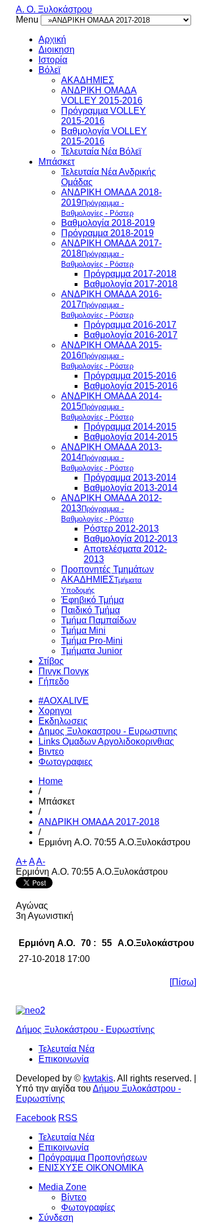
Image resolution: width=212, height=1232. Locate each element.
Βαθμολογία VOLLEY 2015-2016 (104, 136)
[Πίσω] (183, 982)
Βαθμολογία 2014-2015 (131, 437)
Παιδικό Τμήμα (90, 610)
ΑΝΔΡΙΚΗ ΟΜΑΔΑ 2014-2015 (111, 406)
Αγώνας (32, 905)
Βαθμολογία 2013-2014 (131, 488)
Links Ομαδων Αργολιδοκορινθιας (106, 741)
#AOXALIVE (63, 700)
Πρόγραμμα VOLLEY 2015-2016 (103, 116)
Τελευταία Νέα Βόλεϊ (101, 151)
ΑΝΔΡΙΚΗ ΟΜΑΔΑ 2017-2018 (111, 253)
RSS (67, 1118)
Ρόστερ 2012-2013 (121, 528)
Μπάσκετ (56, 161)
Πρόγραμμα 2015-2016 (130, 375)
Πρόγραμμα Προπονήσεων (92, 1157)
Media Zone (62, 1187)
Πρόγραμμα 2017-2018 (130, 274)
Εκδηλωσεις (63, 721)
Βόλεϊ (49, 70)
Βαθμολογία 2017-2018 (131, 284)
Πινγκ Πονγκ (63, 671)
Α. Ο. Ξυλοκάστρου (54, 9)
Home (50, 781)
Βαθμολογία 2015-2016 (131, 386)
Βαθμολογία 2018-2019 (108, 223)
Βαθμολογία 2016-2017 (131, 335)
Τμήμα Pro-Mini (92, 640)
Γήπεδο (53, 681)
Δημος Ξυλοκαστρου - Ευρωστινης (108, 731)
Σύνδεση (55, 1217)
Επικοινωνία (63, 1059)
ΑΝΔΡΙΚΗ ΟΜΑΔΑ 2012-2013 (111, 508)
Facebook (36, 1118)
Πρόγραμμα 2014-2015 (130, 426)
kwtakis (98, 1078)
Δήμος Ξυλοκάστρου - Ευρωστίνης (85, 1029)
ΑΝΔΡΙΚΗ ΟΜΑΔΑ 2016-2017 (111, 304)
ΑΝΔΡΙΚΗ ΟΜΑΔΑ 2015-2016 (111, 355)
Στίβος (51, 661)
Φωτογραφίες (88, 1207)
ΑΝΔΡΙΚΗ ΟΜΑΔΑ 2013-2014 (111, 457)
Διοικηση (56, 49)
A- (40, 861)
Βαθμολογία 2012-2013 (131, 539)
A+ (21, 861)
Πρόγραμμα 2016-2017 (130, 325)
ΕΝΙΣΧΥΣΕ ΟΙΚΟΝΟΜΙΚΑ (91, 1168)
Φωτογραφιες (65, 762)
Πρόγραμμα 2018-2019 (107, 233)
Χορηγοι (55, 711)
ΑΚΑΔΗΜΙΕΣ (87, 80)
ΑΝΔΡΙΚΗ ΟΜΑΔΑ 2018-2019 (111, 202)
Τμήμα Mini (83, 630)
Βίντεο (73, 1197)
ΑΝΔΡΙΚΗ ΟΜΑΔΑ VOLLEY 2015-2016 (101, 95)
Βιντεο (51, 751)
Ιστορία (52, 60)
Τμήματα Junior (91, 651)
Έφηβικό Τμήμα (92, 600)
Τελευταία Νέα (66, 1049)
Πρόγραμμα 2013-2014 (130, 477)
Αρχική (52, 39)
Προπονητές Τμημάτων (107, 569)
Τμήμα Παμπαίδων (98, 620)
